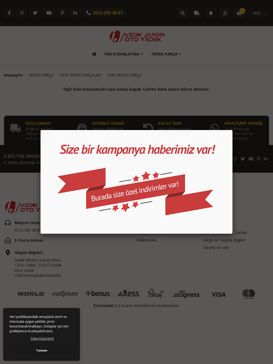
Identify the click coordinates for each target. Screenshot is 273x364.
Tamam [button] (41, 350)
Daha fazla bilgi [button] (42, 338)
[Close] (232, 130)
